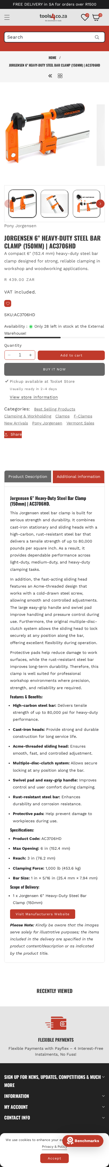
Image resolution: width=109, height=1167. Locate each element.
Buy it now (54, 369)
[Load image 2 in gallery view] (54, 203)
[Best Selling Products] (60, 75)
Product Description (27, 476)
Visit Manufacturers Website (43, 914)
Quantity (13, 345)
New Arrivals (16, 423)
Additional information (78, 476)
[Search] (97, 37)
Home (52, 57)
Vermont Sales (80, 423)
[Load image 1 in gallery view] (22, 203)
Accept (54, 1158)
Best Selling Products (54, 409)
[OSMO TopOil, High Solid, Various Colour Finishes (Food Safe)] (50, 75)
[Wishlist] (7, 303)
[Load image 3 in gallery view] (86, 203)
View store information (34, 397)
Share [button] (16, 434)
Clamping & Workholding (27, 416)
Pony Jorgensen (20, 225)
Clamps (62, 416)
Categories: (17, 409)
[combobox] (54, 37)
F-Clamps (83, 416)
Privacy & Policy (54, 1147)
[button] (10, 17)
